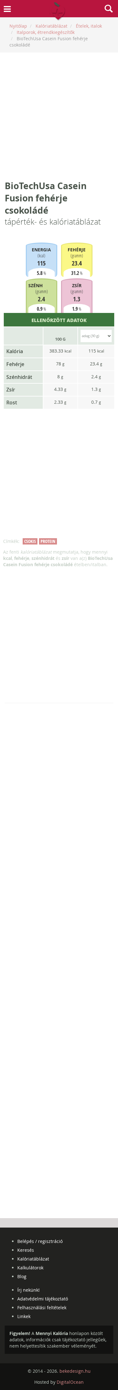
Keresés (25, 1250)
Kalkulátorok (30, 1268)
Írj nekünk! (28, 1290)
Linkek (24, 1316)
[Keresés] (108, 9)
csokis (30, 541)
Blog (21, 1276)
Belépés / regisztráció (40, 1241)
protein (48, 541)
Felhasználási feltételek (41, 1308)
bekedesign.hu (75, 1371)
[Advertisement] (59, 116)
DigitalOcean (70, 1382)
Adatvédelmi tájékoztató (42, 1299)
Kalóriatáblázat (33, 1259)
